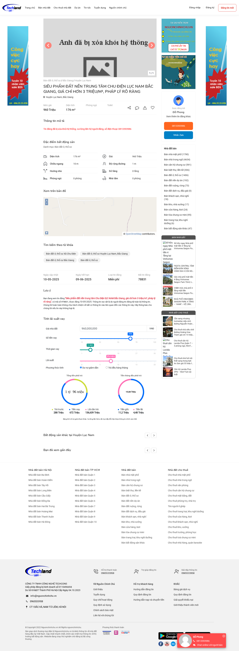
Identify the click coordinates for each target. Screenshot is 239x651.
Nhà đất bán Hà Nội (40, 470)
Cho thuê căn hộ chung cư (181, 490)
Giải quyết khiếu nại (183, 599)
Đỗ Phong (198, 637)
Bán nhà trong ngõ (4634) (177, 159)
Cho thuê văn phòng (178, 485)
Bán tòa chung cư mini (132, 532)
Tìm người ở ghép (176, 506)
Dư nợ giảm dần (90, 367)
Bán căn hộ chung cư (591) (177, 164)
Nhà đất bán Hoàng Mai (40, 511)
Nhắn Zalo (178, 135)
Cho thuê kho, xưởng (178, 527)
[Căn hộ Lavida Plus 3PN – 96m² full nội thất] (168, 372)
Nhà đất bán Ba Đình (38, 475)
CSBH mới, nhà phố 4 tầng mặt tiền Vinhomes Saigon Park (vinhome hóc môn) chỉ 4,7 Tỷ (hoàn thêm (184, 291)
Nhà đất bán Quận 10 (86, 522)
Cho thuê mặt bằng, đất (180, 495)
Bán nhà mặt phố (130, 475)
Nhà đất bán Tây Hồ (38, 485)
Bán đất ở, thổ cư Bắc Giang (60, 260)
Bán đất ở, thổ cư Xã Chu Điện (61, 253)
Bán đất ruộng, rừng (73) (176, 185)
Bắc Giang (68, 80)
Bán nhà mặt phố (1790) (176, 154)
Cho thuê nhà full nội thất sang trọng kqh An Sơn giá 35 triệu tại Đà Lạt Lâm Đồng (183, 361)
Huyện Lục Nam (83, 80)
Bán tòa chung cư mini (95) (177, 215)
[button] (154, 435)
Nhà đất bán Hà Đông (39, 522)
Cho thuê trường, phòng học (182, 532)
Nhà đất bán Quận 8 (85, 511)
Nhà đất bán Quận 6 (85, 501)
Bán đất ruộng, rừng (131, 506)
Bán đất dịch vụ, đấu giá (133, 511)
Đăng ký (210, 7)
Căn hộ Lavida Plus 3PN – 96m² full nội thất (182, 372)
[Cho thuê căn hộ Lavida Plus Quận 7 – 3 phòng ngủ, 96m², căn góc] (168, 343)
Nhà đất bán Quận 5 (85, 495)
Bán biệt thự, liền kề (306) (177, 170)
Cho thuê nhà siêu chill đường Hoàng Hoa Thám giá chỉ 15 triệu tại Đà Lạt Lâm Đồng (184, 332)
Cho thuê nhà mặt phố (179, 475)
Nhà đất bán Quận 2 (85, 480)
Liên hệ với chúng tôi (103, 615)
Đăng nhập (194, 7)
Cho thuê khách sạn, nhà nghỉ (183, 522)
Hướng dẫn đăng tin (143, 589)
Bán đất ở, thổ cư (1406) (176, 175)
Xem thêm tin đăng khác (178, 116)
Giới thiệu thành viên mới (186, 605)
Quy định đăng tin (142, 594)
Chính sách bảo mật (103, 610)
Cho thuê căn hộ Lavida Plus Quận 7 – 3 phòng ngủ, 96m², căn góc (183, 343)
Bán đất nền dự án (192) (176, 180)
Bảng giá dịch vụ (182, 589)
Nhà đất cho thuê (178, 470)
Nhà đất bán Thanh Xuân (41, 516)
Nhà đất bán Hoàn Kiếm (40, 480)
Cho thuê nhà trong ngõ (180, 480)
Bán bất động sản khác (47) (178, 228)
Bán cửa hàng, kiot (130, 527)
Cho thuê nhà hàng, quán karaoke (185, 542)
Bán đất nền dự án (130, 501)
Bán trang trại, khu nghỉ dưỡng (136, 537)
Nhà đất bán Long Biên (40, 490)
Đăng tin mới (227, 8)
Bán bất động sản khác (133, 542)
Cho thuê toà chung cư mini (182, 537)
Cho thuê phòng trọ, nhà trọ (182, 501)
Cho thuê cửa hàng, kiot (180, 516)
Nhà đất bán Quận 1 (85, 475)
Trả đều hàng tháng (118, 367)
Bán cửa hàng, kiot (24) (176, 209)
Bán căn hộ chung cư (132, 485)
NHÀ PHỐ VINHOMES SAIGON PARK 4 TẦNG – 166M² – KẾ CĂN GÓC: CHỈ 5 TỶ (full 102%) (184, 302)
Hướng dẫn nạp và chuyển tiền (148, 599)
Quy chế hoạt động (102, 599)
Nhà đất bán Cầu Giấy (39, 495)
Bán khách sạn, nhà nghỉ (133, 516)
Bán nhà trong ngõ (130, 480)
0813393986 (178, 126)
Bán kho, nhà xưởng (131, 522)
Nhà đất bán (128, 470)
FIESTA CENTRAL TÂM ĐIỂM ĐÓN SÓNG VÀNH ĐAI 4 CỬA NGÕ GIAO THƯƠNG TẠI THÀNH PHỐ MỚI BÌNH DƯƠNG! (184, 268)
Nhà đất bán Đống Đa (39, 501)
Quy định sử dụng (102, 605)
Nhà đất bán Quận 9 (85, 516)
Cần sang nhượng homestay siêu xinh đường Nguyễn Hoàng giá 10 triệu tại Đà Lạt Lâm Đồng (183, 321)
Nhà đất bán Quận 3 (85, 485)
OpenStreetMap (134, 234)
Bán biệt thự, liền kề (131, 490)
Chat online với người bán (210, 645)
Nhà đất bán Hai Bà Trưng (41, 506)
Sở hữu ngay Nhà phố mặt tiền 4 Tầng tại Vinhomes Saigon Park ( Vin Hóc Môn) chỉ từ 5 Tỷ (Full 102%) (184, 246)
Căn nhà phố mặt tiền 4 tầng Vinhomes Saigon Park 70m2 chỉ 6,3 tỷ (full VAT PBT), (183, 279)
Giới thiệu (98, 589)
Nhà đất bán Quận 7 (85, 506)
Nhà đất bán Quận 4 (85, 490)
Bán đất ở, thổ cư (52, 80)
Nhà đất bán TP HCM (87, 470)
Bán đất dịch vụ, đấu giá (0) (178, 190)
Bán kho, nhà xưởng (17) (176, 204)
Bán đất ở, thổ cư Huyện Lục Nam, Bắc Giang (105, 253)
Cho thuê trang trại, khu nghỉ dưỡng (186, 511)
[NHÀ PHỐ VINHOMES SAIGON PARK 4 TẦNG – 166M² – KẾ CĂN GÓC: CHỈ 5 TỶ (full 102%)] (168, 302)
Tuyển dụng (99, 594)
